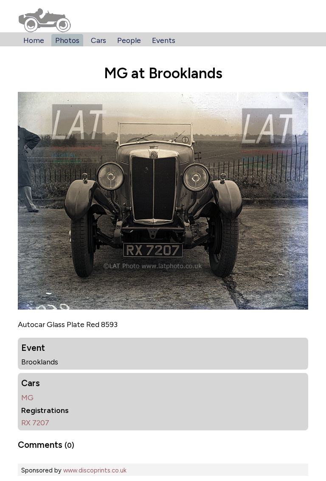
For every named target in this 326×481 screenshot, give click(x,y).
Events (163, 40)
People (129, 40)
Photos (67, 40)
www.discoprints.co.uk (94, 470)
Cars (98, 40)
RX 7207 (35, 422)
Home (33, 40)
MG (27, 397)
